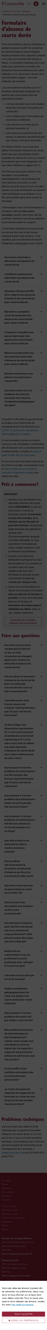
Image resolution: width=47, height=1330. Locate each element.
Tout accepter (23, 1314)
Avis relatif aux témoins (22, 1304)
